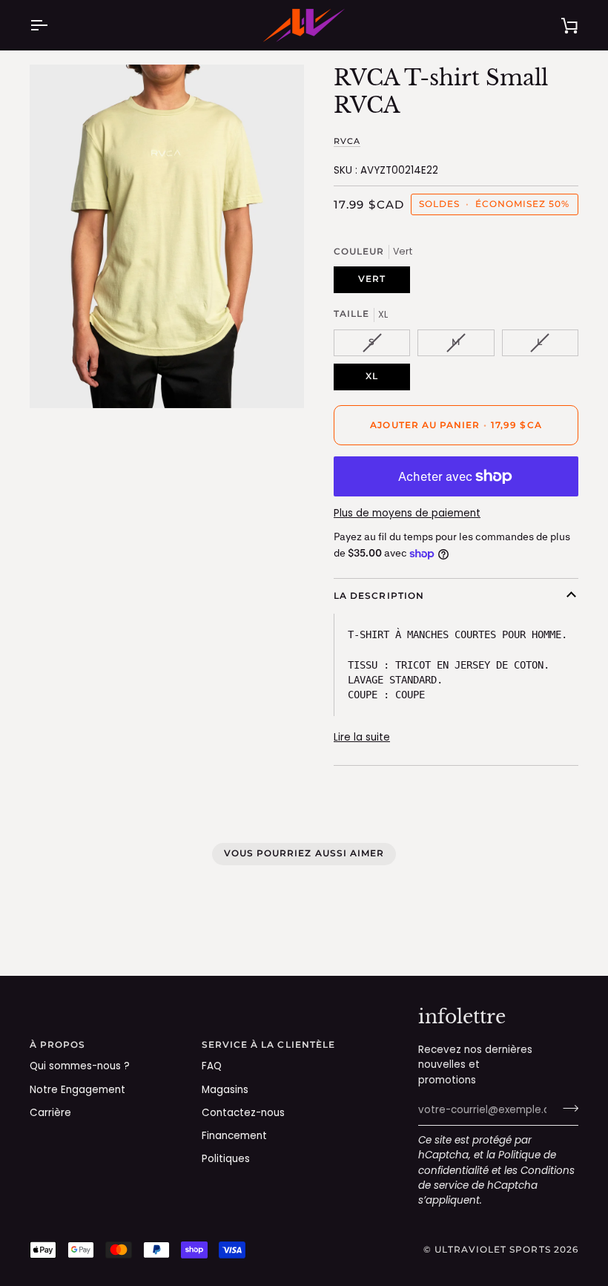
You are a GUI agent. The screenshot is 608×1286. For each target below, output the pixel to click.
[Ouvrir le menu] (52, 25)
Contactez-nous (243, 1113)
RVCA (347, 141)
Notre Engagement (77, 1090)
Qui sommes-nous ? (80, 1066)
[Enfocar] (57, 380)
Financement (234, 1136)
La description (379, 596)
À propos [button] (58, 1045)
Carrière (50, 1113)
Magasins (225, 1090)
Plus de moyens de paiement (407, 513)
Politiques (226, 1159)
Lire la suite (362, 737)
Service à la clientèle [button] (269, 1045)
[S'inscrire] (566, 1109)
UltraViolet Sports (492, 1249)
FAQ (212, 1066)
